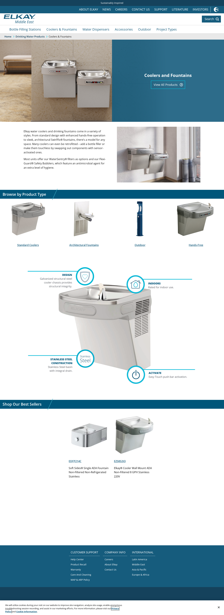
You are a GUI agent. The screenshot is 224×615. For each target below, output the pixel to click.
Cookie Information (26, 611)
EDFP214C (75, 461)
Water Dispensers (95, 29)
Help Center (77, 559)
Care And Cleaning (81, 574)
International (217, 9)
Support (160, 9)
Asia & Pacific (139, 569)
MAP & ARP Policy (80, 579)
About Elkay (88, 9)
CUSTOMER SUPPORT (84, 552)
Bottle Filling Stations (25, 29)
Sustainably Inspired (112, 3)
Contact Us (141, 9)
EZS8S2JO (120, 461)
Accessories (124, 29)
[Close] (218, 607)
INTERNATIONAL (142, 552)
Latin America (139, 559)
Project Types (166, 29)
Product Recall (78, 564)
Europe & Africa (140, 574)
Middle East (138, 564)
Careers (121, 9)
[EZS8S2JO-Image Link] (134, 454)
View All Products (166, 85)
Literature (180, 9)
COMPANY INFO (115, 552)
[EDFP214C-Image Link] (89, 454)
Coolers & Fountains (61, 29)
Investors (200, 9)
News (106, 9)
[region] (112, 607)
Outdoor (144, 29)
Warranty (76, 569)
